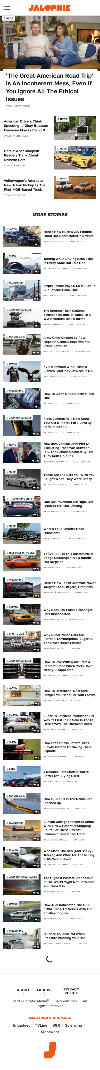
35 (38, 487)
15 (38, 649)
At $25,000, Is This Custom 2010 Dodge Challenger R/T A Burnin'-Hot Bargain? (68, 558)
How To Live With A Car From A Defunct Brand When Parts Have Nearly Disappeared (67, 666)
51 (38, 838)
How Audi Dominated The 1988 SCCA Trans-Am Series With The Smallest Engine (67, 909)
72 (38, 541)
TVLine (41, 1025)
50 (38, 379)
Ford (12, 768)
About (23, 990)
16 (38, 730)
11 (38, 298)
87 (38, 514)
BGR (56, 1025)
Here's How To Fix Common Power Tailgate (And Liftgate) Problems (69, 585)
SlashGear (50, 1032)
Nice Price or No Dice (22, 552)
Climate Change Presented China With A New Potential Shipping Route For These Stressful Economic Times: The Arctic (68, 828)
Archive (44, 990)
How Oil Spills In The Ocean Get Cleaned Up (67, 801)
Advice (13, 228)
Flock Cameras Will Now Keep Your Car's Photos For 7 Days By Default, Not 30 (67, 423)
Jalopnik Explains (20, 309)
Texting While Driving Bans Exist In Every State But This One (68, 261)
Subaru (13, 714)
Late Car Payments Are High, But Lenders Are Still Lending (68, 504)
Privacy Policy (71, 991)
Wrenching (16, 390)
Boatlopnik (16, 282)
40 (38, 622)
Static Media (36, 1001)
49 (38, 892)
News (9, 18)
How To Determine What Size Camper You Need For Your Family (69, 693)
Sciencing (73, 1025)
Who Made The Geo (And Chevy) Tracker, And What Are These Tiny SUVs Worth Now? (69, 855)
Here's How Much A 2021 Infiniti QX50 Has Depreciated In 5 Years (68, 234)
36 (38, 352)
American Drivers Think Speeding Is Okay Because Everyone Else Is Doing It (26, 125)
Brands (13, 849)
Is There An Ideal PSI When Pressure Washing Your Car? (64, 936)
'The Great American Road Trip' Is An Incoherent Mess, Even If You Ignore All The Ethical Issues (49, 87)
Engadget (21, 1025)
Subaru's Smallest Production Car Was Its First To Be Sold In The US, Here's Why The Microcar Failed (69, 720)
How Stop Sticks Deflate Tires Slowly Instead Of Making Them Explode (67, 747)
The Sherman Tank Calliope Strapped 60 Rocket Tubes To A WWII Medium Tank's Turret (67, 315)
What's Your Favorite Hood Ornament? (63, 531)
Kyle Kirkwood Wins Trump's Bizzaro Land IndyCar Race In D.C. (68, 369)
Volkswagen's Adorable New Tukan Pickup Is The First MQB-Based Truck (24, 185)
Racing (13, 363)
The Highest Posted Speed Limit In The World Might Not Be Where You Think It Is (68, 882)
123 (37, 460)
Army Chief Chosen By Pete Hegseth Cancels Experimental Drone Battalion (66, 342)
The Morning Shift (20, 498)
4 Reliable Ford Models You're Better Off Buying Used (66, 774)
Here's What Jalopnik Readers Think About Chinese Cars (21, 155)
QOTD (63, 148)
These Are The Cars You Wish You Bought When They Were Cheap (69, 477)
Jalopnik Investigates (23, 876)
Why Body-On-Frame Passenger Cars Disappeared (67, 612)
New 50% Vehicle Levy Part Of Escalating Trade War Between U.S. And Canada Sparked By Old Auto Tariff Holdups (68, 450)
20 (38, 433)
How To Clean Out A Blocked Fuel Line (68, 396)
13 (38, 946)
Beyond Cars (17, 336)
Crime (12, 255)
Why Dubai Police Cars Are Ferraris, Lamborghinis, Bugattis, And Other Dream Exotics (68, 639)
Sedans (13, 606)
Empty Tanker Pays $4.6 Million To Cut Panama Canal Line (69, 288)
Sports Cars (17, 633)
